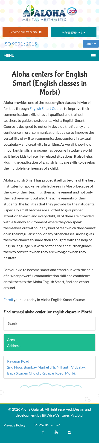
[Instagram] (69, 433)
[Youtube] (56, 433)
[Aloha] (49, 11)
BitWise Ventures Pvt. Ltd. (62, 415)
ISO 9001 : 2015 (20, 43)
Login (90, 43)
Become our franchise (23, 32)
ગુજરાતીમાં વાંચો (72, 32)
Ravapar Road (18, 361)
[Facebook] (43, 433)
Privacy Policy (14, 425)
